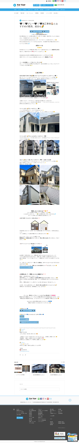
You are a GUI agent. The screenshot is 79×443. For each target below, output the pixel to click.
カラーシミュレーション (42, 418)
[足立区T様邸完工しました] (57, 368)
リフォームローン (41, 421)
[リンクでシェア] (25, 354)
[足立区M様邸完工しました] (39, 368)
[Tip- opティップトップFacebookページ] (41, 399)
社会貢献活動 (60, 413)
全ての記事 (16, 13)
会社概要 (59, 409)
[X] (60, 1)
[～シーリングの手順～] (22, 368)
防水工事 (30, 420)
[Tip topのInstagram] (43, 399)
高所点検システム (41, 414)
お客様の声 (52, 423)
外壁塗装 (36, 13)
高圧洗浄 (30, 416)
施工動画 (51, 424)
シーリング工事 (49, 13)
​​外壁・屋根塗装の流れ (32, 410)
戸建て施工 (22, 13)
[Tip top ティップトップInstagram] (58, 1)
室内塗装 (42, 13)
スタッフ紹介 (60, 410)
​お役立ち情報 (19, 414)
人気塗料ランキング (53, 413)
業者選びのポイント (20, 410)
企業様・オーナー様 (32, 421)
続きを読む (56, 13)
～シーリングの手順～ (20, 374)
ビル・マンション (30, 13)
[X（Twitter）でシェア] (22, 354)
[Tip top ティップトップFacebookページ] (56, 1)
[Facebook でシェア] (20, 354)
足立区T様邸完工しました (56, 374)
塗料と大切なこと (53, 410)
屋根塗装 (30, 413)
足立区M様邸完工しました (38, 374)
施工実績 (51, 421)
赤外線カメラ (40, 417)
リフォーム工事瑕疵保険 (42, 420)
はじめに (18, 409)
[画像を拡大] (26, 88)
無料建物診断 (40, 413)
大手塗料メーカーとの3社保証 (43, 410)
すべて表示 (63, 362)
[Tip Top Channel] (62, 1)
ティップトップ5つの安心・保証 (22, 413)
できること (40, 409)
